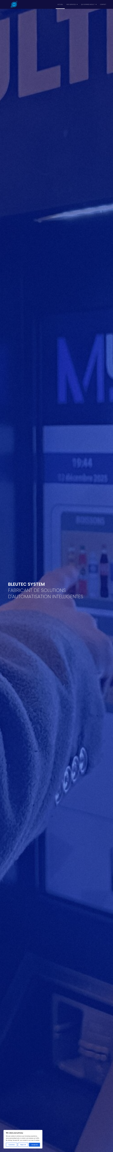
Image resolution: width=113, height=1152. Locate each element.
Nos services (71, 4)
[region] (23, 1139)
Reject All (23, 1144)
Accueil (60, 4)
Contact (103, 4)
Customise (11, 1144)
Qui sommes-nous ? (88, 4)
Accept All (35, 1144)
